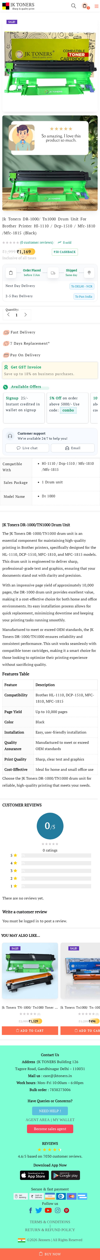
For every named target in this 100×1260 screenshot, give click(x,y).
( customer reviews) (36, 242)
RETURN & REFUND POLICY (50, 1230)
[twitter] (39, 1209)
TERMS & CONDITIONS (50, 1222)
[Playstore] (65, 1174)
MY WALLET (64, 1120)
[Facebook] (31, 1209)
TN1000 (49, 533)
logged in (31, 920)
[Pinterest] (66, 1209)
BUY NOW (53, 1254)
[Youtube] (49, 1209)
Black (40, 721)
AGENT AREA (38, 1120)
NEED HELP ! (50, 1110)
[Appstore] (34, 1174)
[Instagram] (58, 1209)
